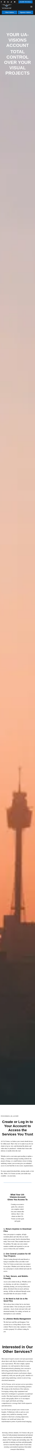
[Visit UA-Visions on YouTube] (14, 2)
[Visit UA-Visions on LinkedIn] (8, 2)
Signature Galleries (25, 12)
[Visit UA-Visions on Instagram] (4, 2)
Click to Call (25, 2)
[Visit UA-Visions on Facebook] (1, 2)
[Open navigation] (31, 6)
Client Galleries (9, 12)
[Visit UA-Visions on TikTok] (11, 2)
